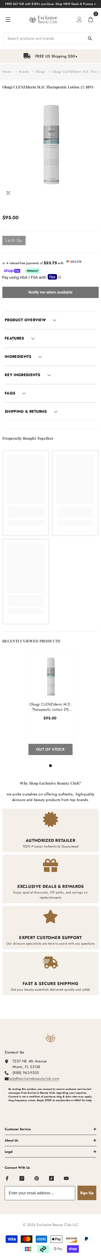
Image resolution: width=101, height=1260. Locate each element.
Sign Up (87, 1192)
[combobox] (50, 38)
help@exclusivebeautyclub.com (33, 1078)
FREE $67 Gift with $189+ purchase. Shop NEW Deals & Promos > (50, 4)
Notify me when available (50, 292)
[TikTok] (51, 1178)
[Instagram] (22, 1178)
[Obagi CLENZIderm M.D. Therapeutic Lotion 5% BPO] (50, 676)
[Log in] (79, 19)
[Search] (50, 38)
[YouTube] (66, 1178)
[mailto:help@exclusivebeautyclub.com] (52, 1108)
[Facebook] (7, 1178)
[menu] (8, 19)
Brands (24, 71)
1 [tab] (51, 765)
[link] (25, 512)
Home (6, 71)
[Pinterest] (37, 1178)
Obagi (40, 71)
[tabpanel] (50, 56)
